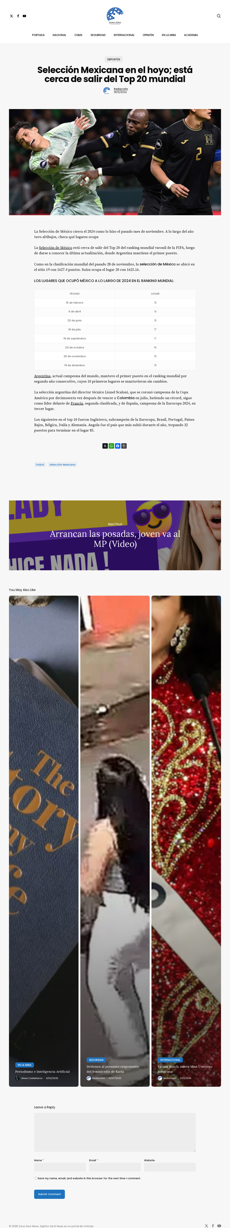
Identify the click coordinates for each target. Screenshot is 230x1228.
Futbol (40, 464)
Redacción (121, 89)
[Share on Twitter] (105, 446)
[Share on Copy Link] (124, 446)
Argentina (42, 376)
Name (39, 1160)
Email (93, 1160)
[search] (219, 16)
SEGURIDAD (96, 1060)
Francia (77, 403)
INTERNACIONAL (170, 1060)
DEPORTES (113, 59)
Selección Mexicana (62, 464)
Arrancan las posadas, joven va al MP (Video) (115, 535)
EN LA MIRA (24, 1065)
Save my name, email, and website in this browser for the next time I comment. (89, 1178)
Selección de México (55, 248)
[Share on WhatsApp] (111, 446)
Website (149, 1160)
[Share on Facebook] (117, 446)
